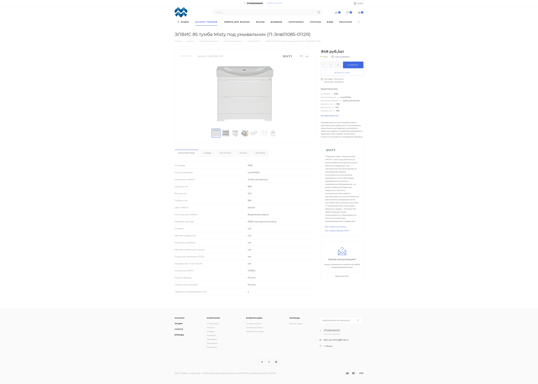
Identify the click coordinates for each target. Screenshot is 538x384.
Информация (254, 318)
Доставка (260, 153)
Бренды (179, 335)
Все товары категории (335, 227)
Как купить (225, 153)
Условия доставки (254, 327)
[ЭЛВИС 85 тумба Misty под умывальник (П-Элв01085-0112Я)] (244, 93)
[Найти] (318, 12)
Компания (213, 318)
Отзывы (207, 153)
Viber (269, 362)
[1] (181, 56)
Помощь (294, 318)
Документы (212, 343)
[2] (183, 56)
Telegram (262, 362)
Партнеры (212, 339)
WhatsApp (276, 362)
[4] (188, 56)
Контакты (211, 335)
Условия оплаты (253, 323)
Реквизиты (212, 347)
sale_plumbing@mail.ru (336, 339)
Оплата (243, 153)
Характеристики (186, 153)
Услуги (179, 329)
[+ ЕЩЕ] (359, 22)
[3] (186, 56)
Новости (211, 327)
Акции (179, 323)
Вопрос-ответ (295, 323)
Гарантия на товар (255, 331)
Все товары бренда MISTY (337, 230)
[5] (190, 56)
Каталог (180, 318)
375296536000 (255, 3)
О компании (213, 323)
